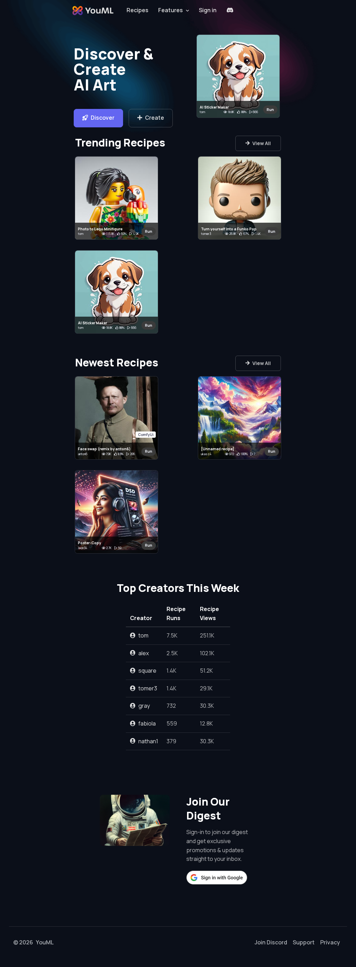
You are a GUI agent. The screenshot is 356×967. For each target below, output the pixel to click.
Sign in (208, 10)
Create (154, 117)
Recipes (137, 10)
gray (144, 706)
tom (143, 635)
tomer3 (147, 688)
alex (143, 653)
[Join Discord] (229, 10)
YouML (45, 942)
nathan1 (148, 741)
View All (261, 143)
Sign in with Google (216, 878)
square (147, 670)
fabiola (147, 723)
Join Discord (270, 942)
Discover (102, 117)
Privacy (330, 942)
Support (304, 942)
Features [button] (170, 10)
